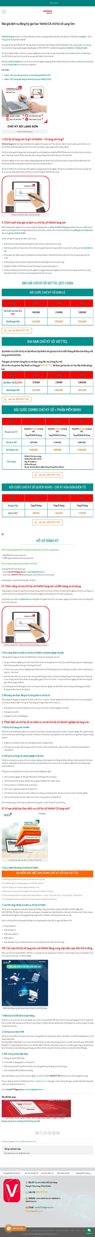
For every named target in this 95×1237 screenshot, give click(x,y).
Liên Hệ (83, 1230)
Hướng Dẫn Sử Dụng (62, 1230)
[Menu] (4, 12)
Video (72, 1230)
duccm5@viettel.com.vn (36, 572)
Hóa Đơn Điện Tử (37, 1230)
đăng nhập (15, 1153)
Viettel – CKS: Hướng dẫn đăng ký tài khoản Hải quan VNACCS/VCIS (27, 79)
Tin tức (77, 1230)
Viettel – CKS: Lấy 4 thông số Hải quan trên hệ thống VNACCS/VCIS (27, 75)
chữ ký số (18, 1141)
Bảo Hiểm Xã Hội (49, 1230)
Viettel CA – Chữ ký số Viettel (77, 48)
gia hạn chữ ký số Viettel (17, 233)
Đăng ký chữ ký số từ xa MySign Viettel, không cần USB (21, 1121)
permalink (33, 1141)
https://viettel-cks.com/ (39, 1081)
